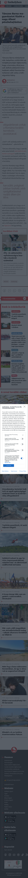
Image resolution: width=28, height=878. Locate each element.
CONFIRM (8, 465)
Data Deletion (5, 471)
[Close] (24, 407)
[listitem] (14, 435)
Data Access (14, 471)
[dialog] (14, 439)
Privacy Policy (22, 471)
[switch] (22, 439)
